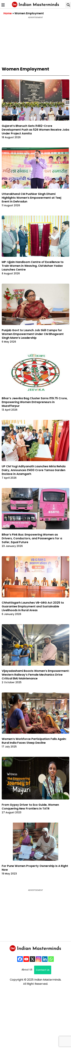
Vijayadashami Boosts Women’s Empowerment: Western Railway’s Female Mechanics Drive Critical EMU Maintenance (35, 674)
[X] (32, 959)
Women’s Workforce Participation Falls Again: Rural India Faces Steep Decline (34, 741)
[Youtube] (26, 959)
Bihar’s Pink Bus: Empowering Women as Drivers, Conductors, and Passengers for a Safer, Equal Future (32, 538)
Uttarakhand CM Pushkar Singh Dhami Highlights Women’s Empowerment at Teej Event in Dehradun (31, 197)
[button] (3, 5)
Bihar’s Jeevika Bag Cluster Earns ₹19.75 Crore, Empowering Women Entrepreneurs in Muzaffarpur (35, 402)
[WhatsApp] (51, 959)
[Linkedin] (45, 959)
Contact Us (42, 970)
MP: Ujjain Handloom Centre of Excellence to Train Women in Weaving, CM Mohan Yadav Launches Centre (33, 266)
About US (27, 969)
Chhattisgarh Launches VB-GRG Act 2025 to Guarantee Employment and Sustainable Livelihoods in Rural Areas (33, 606)
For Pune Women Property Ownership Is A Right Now (35, 868)
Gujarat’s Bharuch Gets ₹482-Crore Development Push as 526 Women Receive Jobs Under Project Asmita (35, 129)
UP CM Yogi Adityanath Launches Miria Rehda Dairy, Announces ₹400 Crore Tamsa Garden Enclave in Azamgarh (33, 470)
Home (7, 13)
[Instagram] (38, 959)
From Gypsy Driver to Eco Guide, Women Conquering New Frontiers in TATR (30, 807)
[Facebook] (20, 959)
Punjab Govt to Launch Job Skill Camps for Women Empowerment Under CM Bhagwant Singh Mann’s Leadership (33, 334)
